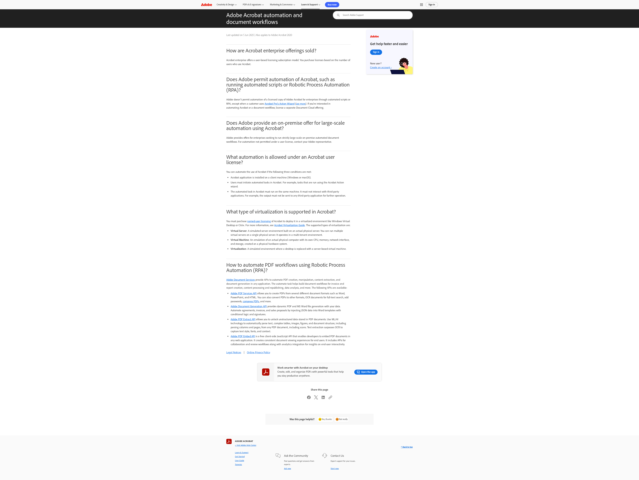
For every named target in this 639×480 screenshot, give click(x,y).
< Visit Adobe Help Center (245, 445)
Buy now (332, 4)
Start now (335, 468)
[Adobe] (206, 4)
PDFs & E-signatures (252, 4)
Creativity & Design (225, 4)
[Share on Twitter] (316, 398)
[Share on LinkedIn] (323, 398)
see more (301, 103)
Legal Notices (233, 352)
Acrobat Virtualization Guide (289, 225)
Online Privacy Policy (258, 352)
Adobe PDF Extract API (243, 319)
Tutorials (238, 464)
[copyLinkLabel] (330, 398)
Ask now (287, 468)
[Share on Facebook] (309, 398)
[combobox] (373, 15)
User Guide (239, 460)
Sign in (431, 4)
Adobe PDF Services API (244, 293)
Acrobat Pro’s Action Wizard (280, 103)
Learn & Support (309, 4)
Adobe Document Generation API (249, 306)
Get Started (240, 456)
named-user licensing (259, 221)
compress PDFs (251, 301)
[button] (421, 4)
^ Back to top (407, 447)
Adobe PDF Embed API (243, 336)
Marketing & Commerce (281, 4)
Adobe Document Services (240, 279)
